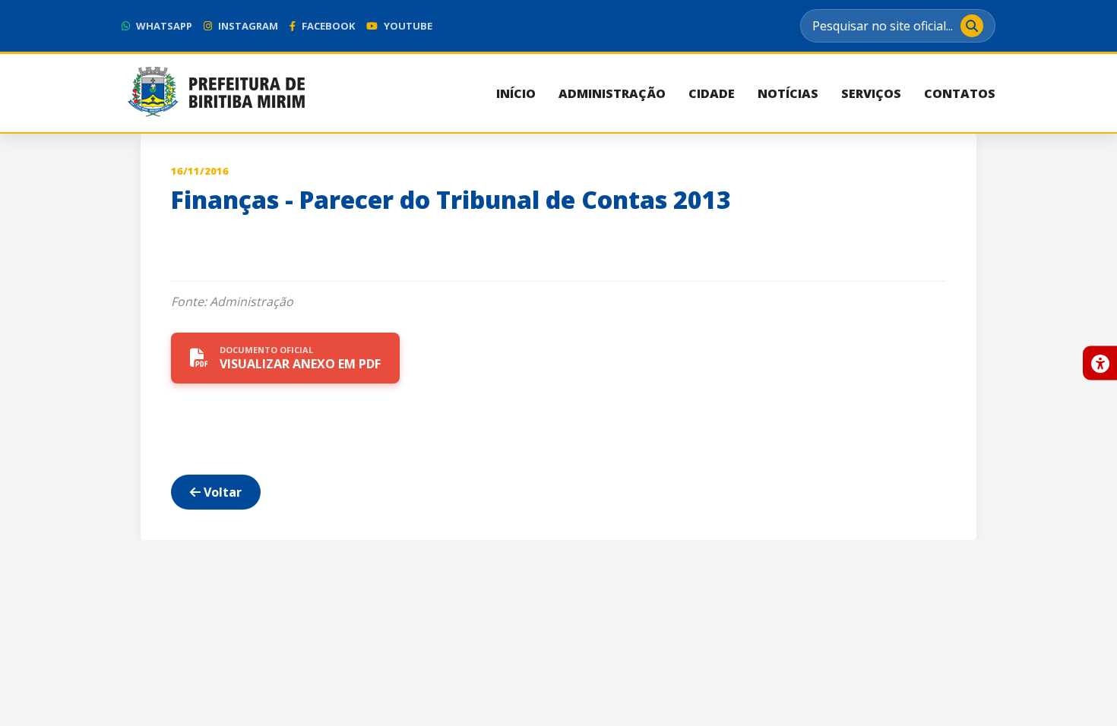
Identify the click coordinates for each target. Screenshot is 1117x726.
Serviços (871, 93)
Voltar (221, 492)
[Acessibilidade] (1100, 363)
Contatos (959, 93)
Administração (612, 93)
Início (516, 93)
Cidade (711, 93)
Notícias (788, 93)
